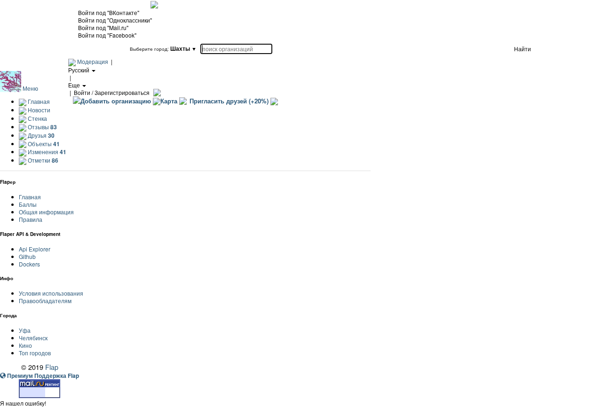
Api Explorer (34, 249)
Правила (30, 219)
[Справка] (156, 92)
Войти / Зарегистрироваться (112, 92)
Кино (25, 345)
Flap (51, 367)
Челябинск (33, 338)
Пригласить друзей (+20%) (229, 100)
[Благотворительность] (274, 100)
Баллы (28, 204)
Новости (38, 110)
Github (27, 256)
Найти (522, 49)
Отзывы (41, 127)
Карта (168, 100)
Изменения (46, 152)
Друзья (40, 135)
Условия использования (51, 293)
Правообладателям (45, 301)
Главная (38, 101)
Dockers (29, 264)
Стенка (36, 118)
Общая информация (46, 212)
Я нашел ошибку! (23, 403)
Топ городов (35, 353)
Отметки (42, 160)
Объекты (43, 144)
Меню (30, 88)
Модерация (92, 61)
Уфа (25, 330)
